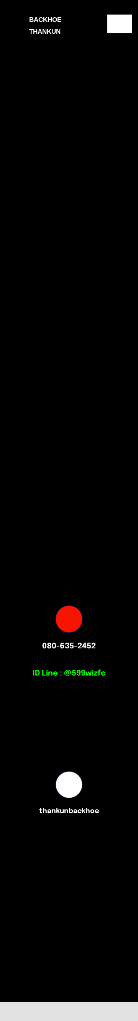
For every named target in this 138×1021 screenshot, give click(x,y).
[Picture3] (43, 1008)
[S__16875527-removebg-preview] (107, 1008)
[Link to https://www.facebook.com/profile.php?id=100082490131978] (69, 784)
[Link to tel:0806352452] (69, 618)
